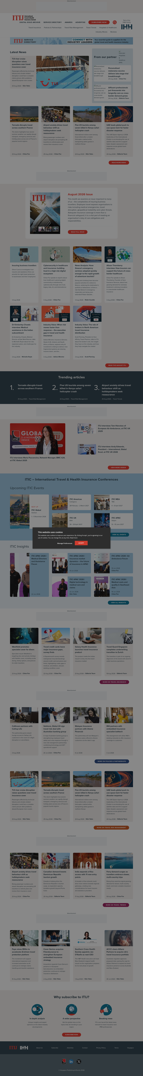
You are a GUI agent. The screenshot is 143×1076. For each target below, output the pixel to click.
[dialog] (71, 538)
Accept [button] (81, 543)
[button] (64, 543)
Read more (73, 538)
